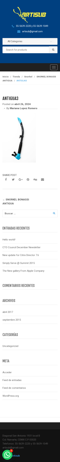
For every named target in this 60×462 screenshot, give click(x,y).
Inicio (5, 76)
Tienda (16, 76)
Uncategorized (10, 346)
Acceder (7, 372)
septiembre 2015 (11, 319)
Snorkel (28, 76)
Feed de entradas (12, 380)
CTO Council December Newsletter (21, 247)
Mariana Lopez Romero (23, 108)
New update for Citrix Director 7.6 (20, 255)
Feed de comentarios (14, 387)
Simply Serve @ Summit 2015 (18, 263)
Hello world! (8, 239)
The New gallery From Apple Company (23, 270)
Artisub (15, 455)
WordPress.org (10, 395)
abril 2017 (7, 312)
